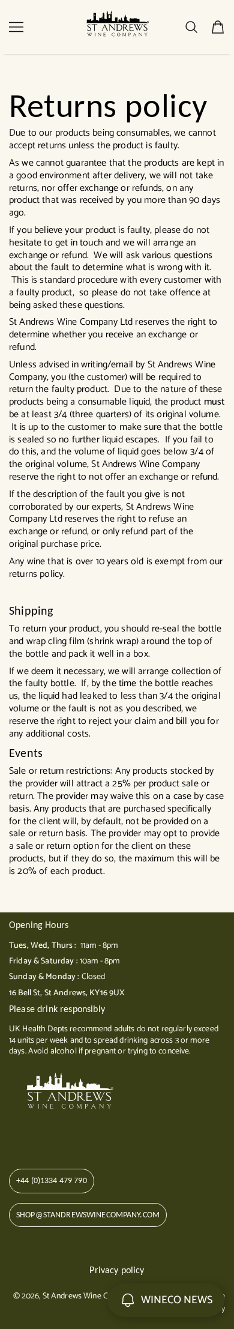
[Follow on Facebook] (35, 1134)
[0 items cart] (218, 27)
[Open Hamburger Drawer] (16, 27)
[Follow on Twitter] (15, 1134)
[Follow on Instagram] (53, 1134)
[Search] (191, 27)
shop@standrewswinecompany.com (88, 1215)
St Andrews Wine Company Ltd (96, 1296)
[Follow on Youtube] (76, 1134)
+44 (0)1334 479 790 (51, 1180)
